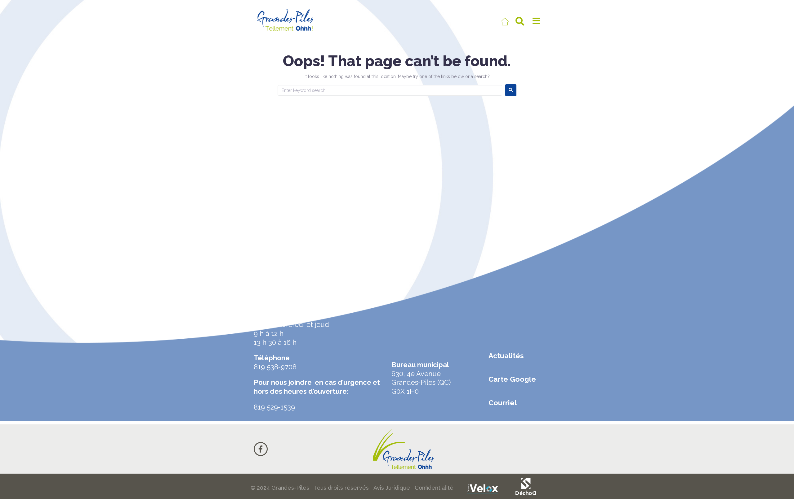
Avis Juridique (391, 487)
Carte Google (512, 379)
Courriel (502, 402)
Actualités (506, 355)
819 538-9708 (275, 367)
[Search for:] (390, 90)
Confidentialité (434, 487)
